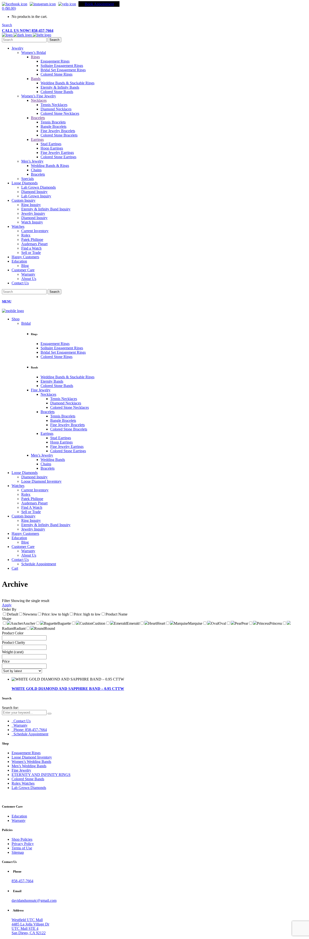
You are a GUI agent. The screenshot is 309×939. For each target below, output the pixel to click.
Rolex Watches (23, 783)
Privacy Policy (23, 844)
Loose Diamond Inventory (32, 757)
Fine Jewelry (21, 770)
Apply (7, 605)
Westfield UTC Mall (27, 920)
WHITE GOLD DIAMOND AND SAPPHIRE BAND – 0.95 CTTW (68, 689)
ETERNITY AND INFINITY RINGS (41, 775)
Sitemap (18, 852)
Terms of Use (22, 848)
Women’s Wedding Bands (31, 762)
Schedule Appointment (30, 734)
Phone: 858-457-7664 (30, 730)
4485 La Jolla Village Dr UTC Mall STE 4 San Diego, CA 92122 (30, 928)
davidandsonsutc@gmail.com (34, 900)
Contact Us (22, 721)
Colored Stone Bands (28, 779)
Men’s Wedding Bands (29, 766)
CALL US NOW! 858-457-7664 (27, 31)
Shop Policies (22, 839)
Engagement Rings (26, 753)
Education (19, 816)
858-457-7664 (22, 881)
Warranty (20, 725)
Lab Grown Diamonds (29, 788)
